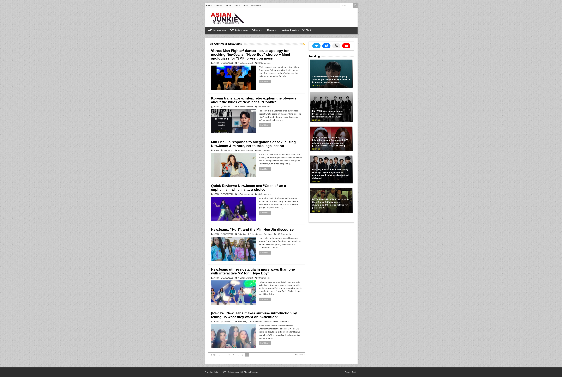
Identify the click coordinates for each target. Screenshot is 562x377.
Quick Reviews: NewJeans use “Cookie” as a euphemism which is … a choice (248, 187)
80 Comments (263, 150)
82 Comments (263, 106)
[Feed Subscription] (304, 44)
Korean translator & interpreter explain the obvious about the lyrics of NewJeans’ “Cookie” (253, 100)
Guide (245, 5)
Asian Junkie (289, 30)
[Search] (355, 5)
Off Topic (307, 30)
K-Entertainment (217, 30)
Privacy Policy (351, 372)
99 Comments (263, 194)
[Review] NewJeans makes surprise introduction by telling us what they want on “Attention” (254, 315)
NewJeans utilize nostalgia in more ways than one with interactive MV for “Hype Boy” (253, 271)
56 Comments (282, 321)
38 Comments (263, 278)
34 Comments (263, 63)
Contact (218, 5)
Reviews (267, 321)
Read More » (264, 81)
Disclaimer (256, 5)
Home (209, 5)
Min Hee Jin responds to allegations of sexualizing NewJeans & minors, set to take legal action (253, 144)
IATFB (216, 63)
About (237, 5)
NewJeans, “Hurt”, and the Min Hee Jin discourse (252, 229)
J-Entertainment (239, 30)
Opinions (268, 234)
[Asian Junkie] (226, 16)
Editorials (257, 30)
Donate (228, 5)
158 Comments (283, 234)
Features (272, 30)
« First (212, 355)
